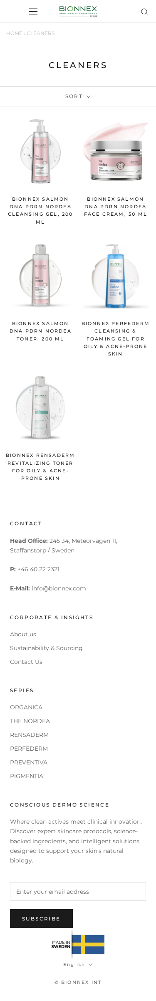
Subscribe (41, 918)
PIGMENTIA (26, 776)
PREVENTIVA (28, 762)
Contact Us (26, 662)
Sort (75, 96)
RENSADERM (29, 735)
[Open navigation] (33, 11)
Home (14, 33)
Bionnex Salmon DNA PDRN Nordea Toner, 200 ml (41, 330)
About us (23, 634)
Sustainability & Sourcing (46, 648)
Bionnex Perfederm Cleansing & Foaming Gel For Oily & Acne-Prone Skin (116, 338)
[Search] (145, 11)
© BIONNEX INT (78, 982)
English (74, 964)
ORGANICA (26, 707)
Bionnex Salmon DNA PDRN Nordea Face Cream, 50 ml (115, 206)
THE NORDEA (30, 721)
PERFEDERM (29, 748)
